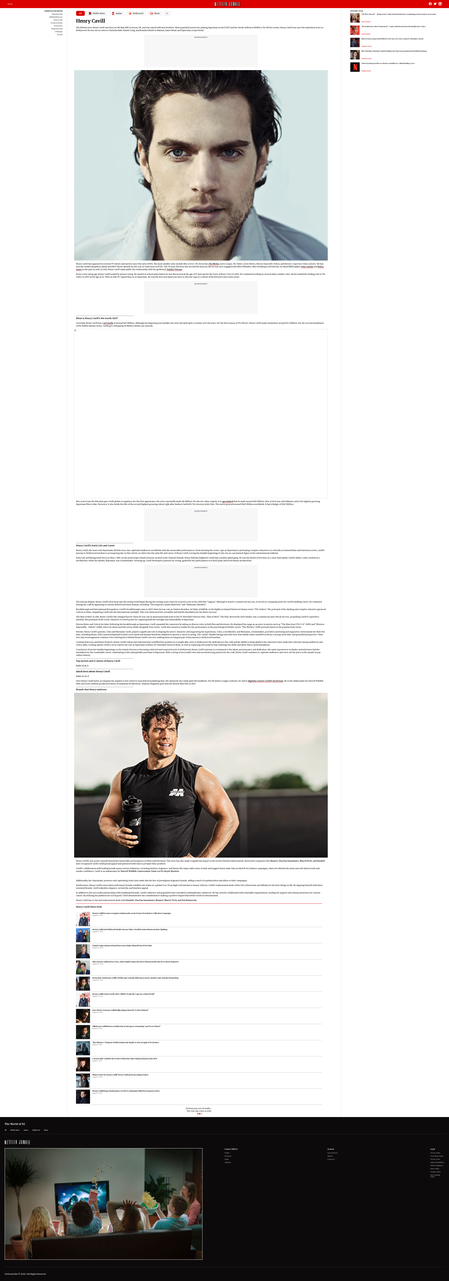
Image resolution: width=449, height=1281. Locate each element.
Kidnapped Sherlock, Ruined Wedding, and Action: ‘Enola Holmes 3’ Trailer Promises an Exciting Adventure (137, 1172)
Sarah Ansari (365, 34)
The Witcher (214, 264)
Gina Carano (307, 266)
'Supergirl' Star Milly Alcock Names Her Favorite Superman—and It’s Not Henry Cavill (128, 1155)
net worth (108, 323)
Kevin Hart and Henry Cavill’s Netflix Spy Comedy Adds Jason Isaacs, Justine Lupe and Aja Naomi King (135, 978)
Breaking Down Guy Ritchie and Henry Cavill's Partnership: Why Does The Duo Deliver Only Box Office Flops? (138, 1269)
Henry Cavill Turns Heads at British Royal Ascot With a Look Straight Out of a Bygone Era (129, 1123)
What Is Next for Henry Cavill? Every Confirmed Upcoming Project (120, 1075)
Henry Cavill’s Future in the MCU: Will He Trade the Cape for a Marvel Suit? (123, 994)
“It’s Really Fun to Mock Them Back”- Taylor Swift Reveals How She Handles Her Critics (393, 26)
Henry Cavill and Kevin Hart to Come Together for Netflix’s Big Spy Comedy (124, 1188)
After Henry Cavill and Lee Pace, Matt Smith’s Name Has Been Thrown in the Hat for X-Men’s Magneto (135, 962)
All (80, 13)
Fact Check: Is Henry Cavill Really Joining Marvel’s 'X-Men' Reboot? (120, 1010)
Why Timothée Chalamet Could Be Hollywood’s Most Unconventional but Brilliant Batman (394, 51)
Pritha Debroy (366, 22)
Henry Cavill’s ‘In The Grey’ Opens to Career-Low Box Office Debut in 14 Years (125, 1220)
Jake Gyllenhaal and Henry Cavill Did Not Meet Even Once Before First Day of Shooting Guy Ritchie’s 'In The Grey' (140, 1252)
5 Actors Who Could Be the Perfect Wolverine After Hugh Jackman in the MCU (124, 1059)
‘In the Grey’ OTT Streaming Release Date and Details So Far (118, 1204)
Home (10, 4)
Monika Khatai (366, 71)
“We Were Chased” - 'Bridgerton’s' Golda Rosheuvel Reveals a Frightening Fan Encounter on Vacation (398, 14)
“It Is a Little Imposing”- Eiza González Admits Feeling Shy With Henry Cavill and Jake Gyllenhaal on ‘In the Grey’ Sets (142, 1236)
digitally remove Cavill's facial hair (265, 681)
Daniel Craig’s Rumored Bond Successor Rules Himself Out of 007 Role (122, 946)
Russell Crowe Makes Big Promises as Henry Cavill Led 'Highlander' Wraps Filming (127, 1139)
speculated (227, 501)
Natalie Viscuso (174, 269)
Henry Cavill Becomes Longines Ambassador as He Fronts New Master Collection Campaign (131, 913)
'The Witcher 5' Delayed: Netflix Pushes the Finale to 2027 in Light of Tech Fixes (125, 1042)
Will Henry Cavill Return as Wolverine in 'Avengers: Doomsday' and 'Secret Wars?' (126, 1026)
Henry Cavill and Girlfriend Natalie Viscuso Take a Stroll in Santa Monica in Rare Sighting (129, 929)
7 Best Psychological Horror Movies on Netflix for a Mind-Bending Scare (388, 63)
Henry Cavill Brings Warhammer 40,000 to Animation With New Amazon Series (126, 1091)
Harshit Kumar (366, 46)
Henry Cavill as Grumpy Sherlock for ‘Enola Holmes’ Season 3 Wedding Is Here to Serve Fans (131, 1107)
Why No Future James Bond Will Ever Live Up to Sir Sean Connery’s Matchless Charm (392, 39)
